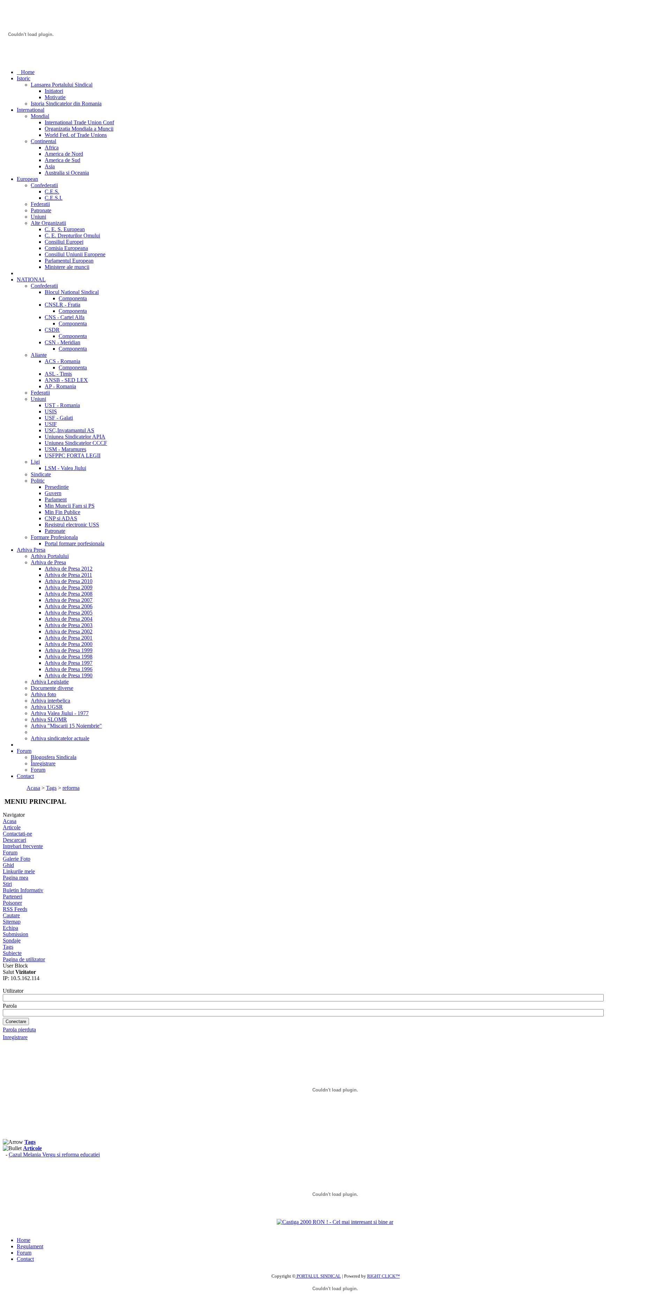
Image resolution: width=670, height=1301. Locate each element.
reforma (71, 788)
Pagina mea (15, 878)
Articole (12, 827)
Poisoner (12, 903)
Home (23, 1240)
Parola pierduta (19, 1029)
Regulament (30, 1246)
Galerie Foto (16, 859)
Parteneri (12, 896)
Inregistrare (15, 1037)
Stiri (7, 884)
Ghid (8, 865)
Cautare (11, 915)
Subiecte (12, 953)
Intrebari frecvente (23, 846)
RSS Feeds (15, 909)
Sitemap (12, 922)
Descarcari (14, 840)
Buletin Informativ (23, 890)
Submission (15, 934)
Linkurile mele (19, 871)
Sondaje (12, 940)
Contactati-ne (17, 834)
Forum (10, 852)
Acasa (33, 788)
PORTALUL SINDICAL (318, 1276)
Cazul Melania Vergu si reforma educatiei (54, 1154)
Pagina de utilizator (24, 959)
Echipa (10, 928)
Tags (51, 788)
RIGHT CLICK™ (383, 1276)
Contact (25, 1259)
